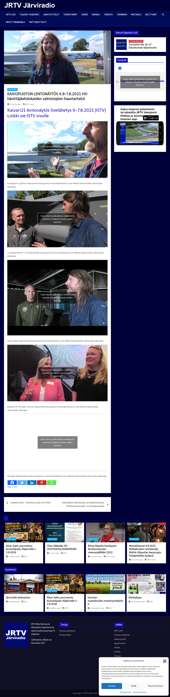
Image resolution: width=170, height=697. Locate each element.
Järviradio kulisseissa (18, 597)
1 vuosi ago (54, 553)
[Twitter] (22, 482)
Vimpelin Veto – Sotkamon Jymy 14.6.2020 (30, 502)
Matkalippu (135, 597)
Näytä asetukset (155, 686)
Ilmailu (15, 487)
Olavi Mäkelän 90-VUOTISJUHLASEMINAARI (61, 547)
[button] (164, 661)
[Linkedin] (32, 482)
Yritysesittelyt (38, 22)
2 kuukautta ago (97, 608)
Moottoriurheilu (15, 22)
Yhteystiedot (65, 635)
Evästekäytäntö (126, 692)
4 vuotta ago (96, 556)
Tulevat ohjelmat (29, 14)
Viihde (84, 14)
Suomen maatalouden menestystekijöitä (105, 601)
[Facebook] (12, 482)
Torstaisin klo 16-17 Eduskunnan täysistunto (143, 46)
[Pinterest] (41, 482)
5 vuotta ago (15, 104)
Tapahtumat (70, 14)
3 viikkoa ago (13, 556)
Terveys (108, 14)
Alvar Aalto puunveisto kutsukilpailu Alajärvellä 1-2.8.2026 (21, 549)
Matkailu (136, 14)
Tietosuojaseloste (139, 692)
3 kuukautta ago (138, 601)
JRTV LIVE (11, 14)
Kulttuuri (150, 14)
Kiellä (133, 686)
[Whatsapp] (51, 482)
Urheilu (96, 14)
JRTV (26, 556)
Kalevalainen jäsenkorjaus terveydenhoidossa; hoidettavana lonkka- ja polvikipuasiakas (83, 504)
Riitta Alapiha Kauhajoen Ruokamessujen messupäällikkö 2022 (102, 549)
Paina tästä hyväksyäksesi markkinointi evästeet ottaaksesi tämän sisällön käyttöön (57, 149)
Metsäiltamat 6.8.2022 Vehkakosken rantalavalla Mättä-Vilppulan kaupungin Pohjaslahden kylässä (145, 550)
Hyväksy (112, 686)
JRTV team (29, 104)
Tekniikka (122, 14)
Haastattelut (51, 14)
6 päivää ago (13, 601)
